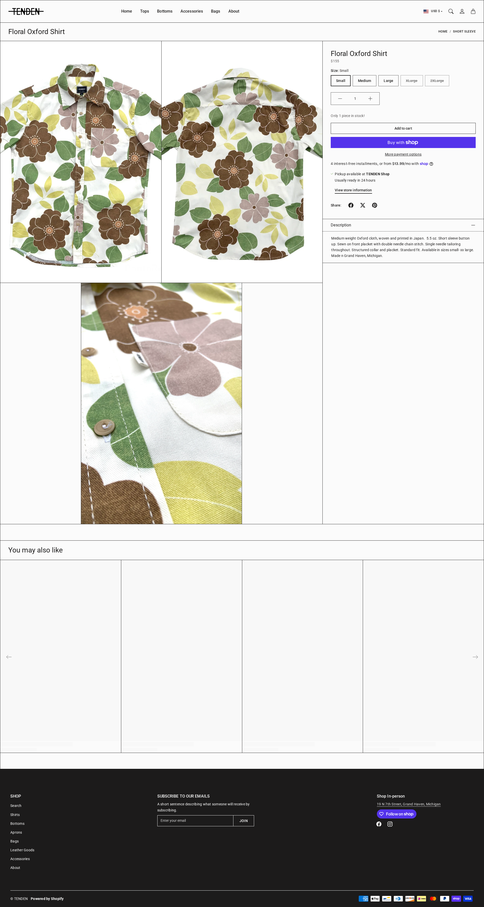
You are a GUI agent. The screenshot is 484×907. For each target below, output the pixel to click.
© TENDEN (19, 899)
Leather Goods (22, 850)
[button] (350, 205)
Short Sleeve (464, 31)
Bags (215, 11)
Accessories (191, 11)
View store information (353, 190)
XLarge (412, 81)
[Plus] (370, 99)
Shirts (15, 815)
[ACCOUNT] (462, 11)
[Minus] (340, 99)
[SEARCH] (451, 11)
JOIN (243, 821)
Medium (364, 81)
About (233, 11)
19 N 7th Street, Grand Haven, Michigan (409, 804)
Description (341, 225)
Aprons (16, 832)
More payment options (403, 154)
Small (340, 81)
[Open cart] (473, 11)
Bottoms (164, 11)
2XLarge (437, 81)
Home (126, 11)
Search (16, 806)
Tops (144, 11)
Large (388, 81)
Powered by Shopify (47, 899)
